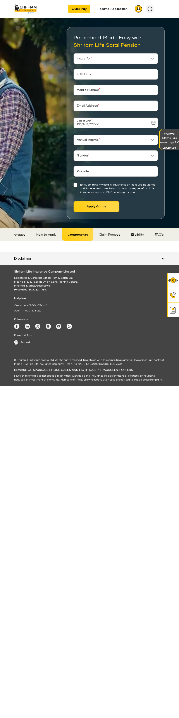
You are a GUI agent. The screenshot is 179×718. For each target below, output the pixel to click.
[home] (20, 22)
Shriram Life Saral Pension (76, 22)
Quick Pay (79, 8)
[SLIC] (25, 9)
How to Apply (42, 234)
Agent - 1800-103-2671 (28, 577)
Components (73, 234)
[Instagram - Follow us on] (48, 593)
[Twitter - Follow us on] (37, 592)
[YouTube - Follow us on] (58, 593)
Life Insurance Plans (40, 22)
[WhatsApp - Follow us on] (69, 593)
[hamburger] (161, 8)
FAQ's (155, 234)
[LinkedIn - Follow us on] (27, 593)
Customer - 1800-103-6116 (30, 572)
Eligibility (133, 234)
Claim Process (105, 234)
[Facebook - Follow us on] (16, 592)
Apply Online (96, 206)
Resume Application (112, 8)
